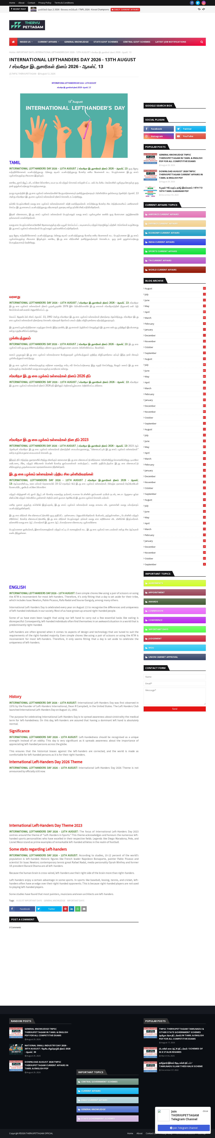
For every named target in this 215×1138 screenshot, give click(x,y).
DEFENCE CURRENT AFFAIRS (163, 223)
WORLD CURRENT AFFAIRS (162, 269)
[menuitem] (13, 42)
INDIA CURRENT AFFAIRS (161, 242)
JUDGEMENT (155, 638)
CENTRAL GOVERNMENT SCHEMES (99, 1081)
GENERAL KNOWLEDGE (54, 900)
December (175, 335)
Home (12, 2)
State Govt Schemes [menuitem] (106, 41)
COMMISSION (155, 610)
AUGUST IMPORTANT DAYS (29, 900)
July (175, 294)
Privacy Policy (44, 2)
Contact (31, 2)
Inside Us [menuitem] (25, 41)
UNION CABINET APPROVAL (163, 656)
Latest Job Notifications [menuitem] (170, 41)
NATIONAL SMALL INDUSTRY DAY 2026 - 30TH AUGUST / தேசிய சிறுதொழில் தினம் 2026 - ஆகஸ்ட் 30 (47, 1048)
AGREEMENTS (155, 583)
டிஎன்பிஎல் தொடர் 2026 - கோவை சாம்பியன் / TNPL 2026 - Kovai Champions (73, 9)
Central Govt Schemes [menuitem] (136, 41)
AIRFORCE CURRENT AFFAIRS (163, 214)
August (175, 288)
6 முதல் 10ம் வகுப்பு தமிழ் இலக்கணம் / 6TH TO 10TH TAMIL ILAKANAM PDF (181, 189)
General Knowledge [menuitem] (76, 41)
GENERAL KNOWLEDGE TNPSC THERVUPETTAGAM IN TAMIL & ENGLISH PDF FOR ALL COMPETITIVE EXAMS (180, 158)
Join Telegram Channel (185, 1127)
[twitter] (198, 3)
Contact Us (151, 1133)
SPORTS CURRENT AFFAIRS (162, 251)
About (21, 2)
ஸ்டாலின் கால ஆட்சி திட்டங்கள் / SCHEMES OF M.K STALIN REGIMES (181, 1050)
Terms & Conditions (64, 2)
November (175, 341)
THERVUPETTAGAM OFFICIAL (39, 1133)
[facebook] (192, 3)
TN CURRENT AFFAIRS (159, 260)
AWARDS (153, 601)
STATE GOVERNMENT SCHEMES (98, 1118)
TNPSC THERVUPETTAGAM (24, 73)
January (175, 329)
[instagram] (204, 3)
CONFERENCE (155, 620)
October (175, 347)
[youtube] (191, 136)
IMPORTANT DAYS (25, 52)
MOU (151, 647)
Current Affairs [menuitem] (47, 41)
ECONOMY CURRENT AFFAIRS (164, 232)
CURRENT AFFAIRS (91, 1090)
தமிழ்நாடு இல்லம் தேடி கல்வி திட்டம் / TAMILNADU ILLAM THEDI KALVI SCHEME (181, 1064)
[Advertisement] (144, 25)
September (175, 353)
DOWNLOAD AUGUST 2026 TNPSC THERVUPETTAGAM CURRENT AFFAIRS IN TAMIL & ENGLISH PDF (181, 174)
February (175, 323)
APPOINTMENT (156, 592)
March (175, 317)
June (175, 300)
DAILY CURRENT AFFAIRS (94, 1100)
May (175, 306)
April (175, 311)
